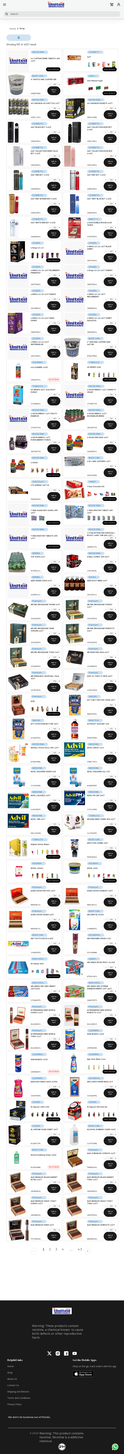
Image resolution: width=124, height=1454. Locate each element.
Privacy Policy (14, 1404)
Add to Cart (53, 91)
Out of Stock (54, 379)
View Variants (53, 69)
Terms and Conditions (18, 1397)
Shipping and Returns (18, 1391)
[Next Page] (88, 1252)
